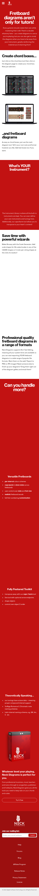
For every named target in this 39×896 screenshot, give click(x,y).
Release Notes (19, 871)
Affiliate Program (19, 864)
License (19, 882)
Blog (19, 858)
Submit (32, 835)
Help (19, 845)
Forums (19, 851)
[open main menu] (3, 3)
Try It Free (19, 800)
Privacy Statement (19, 877)
